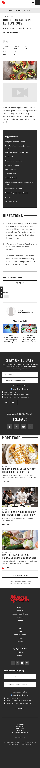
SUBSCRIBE (9, 402)
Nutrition (20, 611)
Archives (20, 652)
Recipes (20, 620)
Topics (20, 628)
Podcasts (20, 638)
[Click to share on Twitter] (1, 292)
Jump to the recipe (19, 11)
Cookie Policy (20, 730)
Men (19, 389)
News (11, 335)
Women (26, 389)
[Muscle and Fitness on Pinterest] (30, 426)
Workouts (20, 607)
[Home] (3, 3)
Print (21, 283)
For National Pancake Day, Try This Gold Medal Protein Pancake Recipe (19, 472)
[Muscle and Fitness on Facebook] (9, 426)
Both (14, 389)
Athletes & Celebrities (20, 614)
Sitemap (20, 655)
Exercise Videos (20, 635)
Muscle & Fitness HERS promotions (16, 394)
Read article (8, 482)
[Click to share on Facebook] (1, 288)
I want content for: (20, 386)
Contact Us (20, 724)
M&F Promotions (10, 392)
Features (20, 617)
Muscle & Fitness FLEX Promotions (16, 397)
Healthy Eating (8, 16)
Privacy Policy (20, 728)
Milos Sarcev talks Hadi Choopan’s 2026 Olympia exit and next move (11, 341)
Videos (20, 631)
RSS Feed (20, 641)
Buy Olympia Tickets (20, 649)
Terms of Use (20, 726)
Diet (6, 297)
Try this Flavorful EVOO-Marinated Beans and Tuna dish (19, 556)
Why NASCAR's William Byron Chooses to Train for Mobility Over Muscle (29, 342)
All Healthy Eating (20, 575)
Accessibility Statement (20, 732)
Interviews (29, 335)
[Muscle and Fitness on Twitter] (16, 426)
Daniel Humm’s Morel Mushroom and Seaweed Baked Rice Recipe (19, 513)
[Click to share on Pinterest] (1, 296)
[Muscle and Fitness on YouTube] (23, 426)
